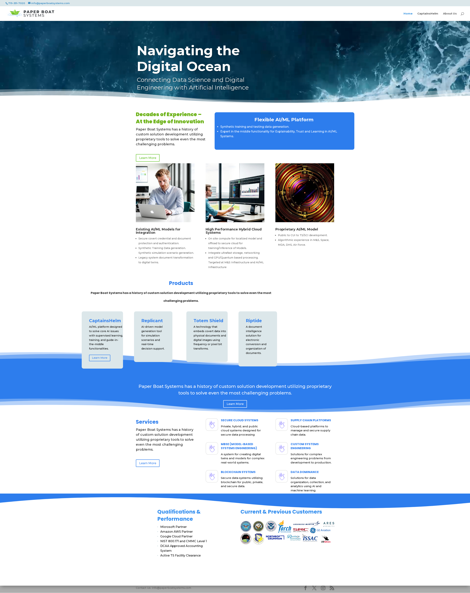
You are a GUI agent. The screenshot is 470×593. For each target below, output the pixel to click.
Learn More (147, 158)
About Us (450, 13)
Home (408, 13)
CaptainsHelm (427, 13)
